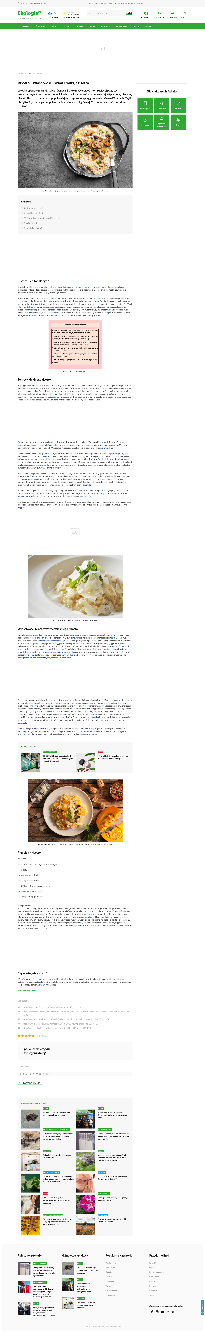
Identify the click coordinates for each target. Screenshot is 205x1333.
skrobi (56, 397)
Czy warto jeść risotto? (33, 228)
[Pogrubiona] (20, 1074)
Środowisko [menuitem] (40, 26)
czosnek (52, 445)
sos (63, 468)
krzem (44, 734)
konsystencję (85, 496)
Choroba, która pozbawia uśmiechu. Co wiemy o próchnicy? (113, 1177)
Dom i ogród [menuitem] (66, 26)
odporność (88, 731)
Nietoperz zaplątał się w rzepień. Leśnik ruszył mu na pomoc (56, 1113)
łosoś (66, 485)
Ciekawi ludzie (111, 1291)
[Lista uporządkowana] (33, 1074)
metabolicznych (59, 652)
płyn (58, 465)
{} (50, 1074)
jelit (61, 643)
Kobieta (108, 1272)
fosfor (20, 734)
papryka (80, 485)
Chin (98, 315)
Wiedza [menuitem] (136, 26)
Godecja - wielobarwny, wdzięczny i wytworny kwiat (113, 1199)
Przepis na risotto (31, 223)
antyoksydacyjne (69, 655)
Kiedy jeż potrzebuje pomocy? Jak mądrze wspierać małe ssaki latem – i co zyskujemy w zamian (113, 1157)
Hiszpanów (97, 301)
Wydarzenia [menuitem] (105, 26)
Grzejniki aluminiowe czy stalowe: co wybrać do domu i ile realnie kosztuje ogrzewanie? (113, 1136)
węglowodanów (70, 638)
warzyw (81, 287)
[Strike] (30, 1074)
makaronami (45, 979)
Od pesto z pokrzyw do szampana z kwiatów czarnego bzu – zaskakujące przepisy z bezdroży (58, 1179)
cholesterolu (112, 646)
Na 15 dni (76, 17)
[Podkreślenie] (26, 1074)
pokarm (68, 700)
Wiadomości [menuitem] (25, 26)
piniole (88, 485)
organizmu (93, 734)
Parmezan (33, 493)
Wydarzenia (110, 1295)
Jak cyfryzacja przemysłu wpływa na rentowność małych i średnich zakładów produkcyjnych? (44, 1311)
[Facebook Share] (112, 1051)
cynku (47, 657)
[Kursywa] (23, 1074)
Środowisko (110, 1281)
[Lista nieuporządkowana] (36, 1074)
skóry (69, 717)
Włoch (53, 301)
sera (103, 490)
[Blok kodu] (43, 1074)
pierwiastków (38, 657)
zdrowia (28, 657)
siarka (34, 734)
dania (60, 102)
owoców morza (99, 287)
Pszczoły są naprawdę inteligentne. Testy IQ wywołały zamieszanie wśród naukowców (57, 1221)
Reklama (152, 1286)
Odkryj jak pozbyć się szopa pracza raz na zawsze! (57, 1156)
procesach (47, 652)
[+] (53, 1074)
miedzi (63, 657)
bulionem (46, 456)
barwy (75, 462)
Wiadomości (110, 1263)
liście (81, 925)
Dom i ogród (110, 1268)
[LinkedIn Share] (125, 1051)
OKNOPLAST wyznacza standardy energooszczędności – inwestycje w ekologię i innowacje (58, 758)
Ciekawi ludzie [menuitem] (121, 26)
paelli (94, 453)
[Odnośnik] (46, 1074)
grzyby (21, 479)
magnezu (55, 657)
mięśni (121, 652)
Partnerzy (153, 1291)
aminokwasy (120, 703)
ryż (41, 465)
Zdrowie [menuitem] (92, 26)
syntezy (33, 706)
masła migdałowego (34, 891)
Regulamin (153, 1281)
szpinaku (88, 925)
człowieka (110, 638)
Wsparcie (153, 1295)
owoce (30, 479)
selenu (69, 657)
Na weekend (67, 17)
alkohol (91, 917)
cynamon (53, 312)
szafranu (107, 309)
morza (36, 479)
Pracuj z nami (154, 1277)
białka (40, 640)
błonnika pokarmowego (54, 640)
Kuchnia (40, 74)
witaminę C (23, 731)
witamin (108, 649)
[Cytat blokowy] (40, 1074)
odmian (44, 638)
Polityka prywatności (157, 1272)
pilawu (115, 453)
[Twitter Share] (118, 1051)
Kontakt (152, 1263)
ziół (87, 287)
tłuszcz (61, 442)
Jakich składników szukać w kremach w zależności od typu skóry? (113, 757)
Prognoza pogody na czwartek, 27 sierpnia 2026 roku (112, 1220)
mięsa (74, 287)
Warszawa (54, 17)
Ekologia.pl (22, 74)
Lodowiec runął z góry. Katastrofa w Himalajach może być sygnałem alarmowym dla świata (58, 1136)
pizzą (34, 979)
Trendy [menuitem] (53, 26)
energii (100, 638)
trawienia (66, 711)
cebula (20, 445)
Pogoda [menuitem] (148, 26)
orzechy (48, 485)
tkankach (96, 717)
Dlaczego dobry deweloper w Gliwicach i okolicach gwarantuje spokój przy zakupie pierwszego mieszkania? (43, 1291)
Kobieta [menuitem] (80, 26)
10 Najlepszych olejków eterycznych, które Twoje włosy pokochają (56, 1200)
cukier (60, 312)
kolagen (49, 714)
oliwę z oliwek (108, 448)
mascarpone (23, 496)
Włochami (49, 298)
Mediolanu (34, 307)
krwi (127, 646)
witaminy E (31, 655)
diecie (37, 646)
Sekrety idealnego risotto (34, 213)
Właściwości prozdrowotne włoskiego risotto (42, 218)
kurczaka (29, 312)
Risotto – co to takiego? (33, 208)
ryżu (58, 287)
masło (106, 442)
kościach (88, 711)
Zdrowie (108, 1277)
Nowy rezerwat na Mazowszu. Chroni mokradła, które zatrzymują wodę (112, 1115)
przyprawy (55, 479)
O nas (151, 1268)
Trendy (31, 74)
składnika (31, 388)
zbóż (108, 635)
